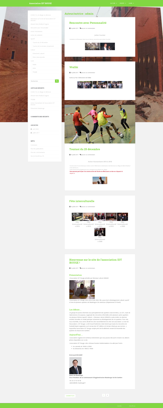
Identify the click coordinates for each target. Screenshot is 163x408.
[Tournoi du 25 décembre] (100, 124)
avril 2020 (36, 129)
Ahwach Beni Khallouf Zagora (40, 24)
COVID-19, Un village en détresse (41, 15)
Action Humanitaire (36, 31)
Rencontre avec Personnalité (87, 23)
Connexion (34, 145)
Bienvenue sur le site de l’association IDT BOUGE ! (95, 261)
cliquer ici (72, 173)
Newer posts (70, 396)
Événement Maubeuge (37, 108)
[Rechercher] (57, 81)
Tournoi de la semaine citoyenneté (43, 46)
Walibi (73, 67)
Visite (34, 68)
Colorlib (119, 406)
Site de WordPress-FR (37, 156)
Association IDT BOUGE (40, 3)
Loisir (130, 3)
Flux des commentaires (38, 152)
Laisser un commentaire (88, 28)
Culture (112, 3)
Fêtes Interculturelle (39, 57)
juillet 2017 (36, 133)
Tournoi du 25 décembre (84, 149)
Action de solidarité (36, 35)
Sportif (122, 3)
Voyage (35, 72)
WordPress (132, 406)
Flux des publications (37, 149)
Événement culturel (38, 53)
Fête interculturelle (81, 201)
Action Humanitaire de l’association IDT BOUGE (43, 104)
